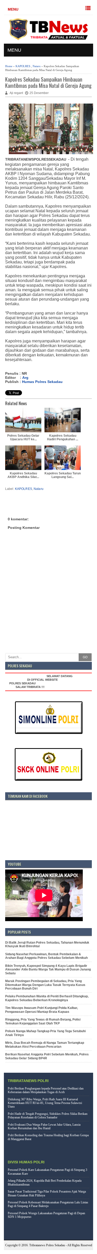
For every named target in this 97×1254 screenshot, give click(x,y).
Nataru (37, 66)
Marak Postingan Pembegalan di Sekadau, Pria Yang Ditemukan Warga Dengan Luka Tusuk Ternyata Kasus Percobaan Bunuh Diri (45, 984)
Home (8, 66)
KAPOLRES (23, 66)
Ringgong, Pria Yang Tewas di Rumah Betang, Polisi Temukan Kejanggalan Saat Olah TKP (42, 1021)
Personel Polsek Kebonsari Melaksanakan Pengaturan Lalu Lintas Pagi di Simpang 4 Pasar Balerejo (48, 1204)
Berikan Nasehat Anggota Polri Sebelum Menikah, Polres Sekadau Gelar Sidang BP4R (47, 1056)
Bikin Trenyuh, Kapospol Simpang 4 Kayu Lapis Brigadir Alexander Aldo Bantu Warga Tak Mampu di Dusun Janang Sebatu (48, 969)
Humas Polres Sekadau (42, 382)
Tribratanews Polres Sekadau (47, 1245)
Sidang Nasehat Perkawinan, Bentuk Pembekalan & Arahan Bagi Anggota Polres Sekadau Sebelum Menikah (46, 956)
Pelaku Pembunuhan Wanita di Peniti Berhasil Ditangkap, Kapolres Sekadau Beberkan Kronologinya (46, 998)
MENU (13, 9)
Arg (25, 377)
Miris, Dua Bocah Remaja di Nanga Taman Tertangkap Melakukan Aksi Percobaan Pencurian (44, 1044)
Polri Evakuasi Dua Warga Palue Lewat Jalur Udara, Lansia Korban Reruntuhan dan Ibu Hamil (44, 1126)
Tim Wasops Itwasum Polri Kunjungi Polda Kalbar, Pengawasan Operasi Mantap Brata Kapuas (41, 1009)
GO (85, 657)
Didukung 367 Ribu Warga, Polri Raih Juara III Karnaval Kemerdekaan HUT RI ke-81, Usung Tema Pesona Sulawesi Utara (45, 1103)
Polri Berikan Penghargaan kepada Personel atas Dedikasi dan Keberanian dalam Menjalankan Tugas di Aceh (46, 1090)
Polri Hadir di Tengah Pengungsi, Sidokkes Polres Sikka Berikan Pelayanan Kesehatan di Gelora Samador (47, 1115)
